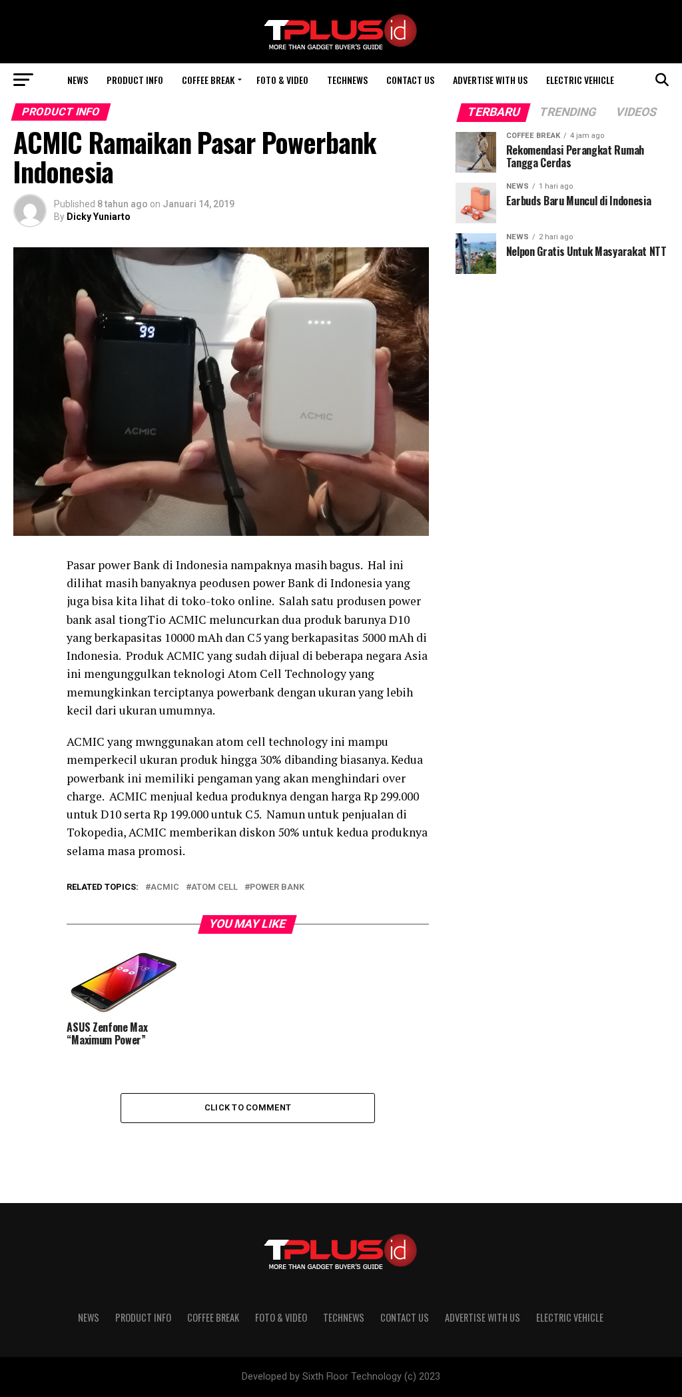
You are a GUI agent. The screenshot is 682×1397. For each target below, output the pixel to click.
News (77, 80)
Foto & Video (282, 80)
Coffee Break (208, 80)
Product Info (135, 80)
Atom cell (214, 887)
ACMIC (165, 887)
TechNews (347, 80)
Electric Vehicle (580, 80)
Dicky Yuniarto (99, 216)
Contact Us (410, 80)
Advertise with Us (490, 80)
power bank (277, 887)
